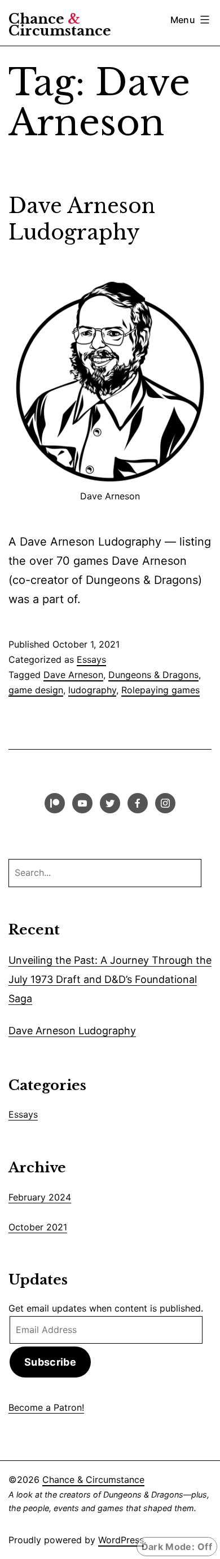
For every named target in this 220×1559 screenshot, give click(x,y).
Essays (91, 659)
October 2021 (37, 1227)
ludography (92, 690)
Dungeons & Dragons (153, 674)
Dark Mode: (168, 1546)
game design (35, 690)
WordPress (121, 1539)
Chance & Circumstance (93, 1479)
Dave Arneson (73, 674)
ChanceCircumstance (59, 25)
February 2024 (39, 1197)
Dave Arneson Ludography (81, 219)
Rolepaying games (160, 690)
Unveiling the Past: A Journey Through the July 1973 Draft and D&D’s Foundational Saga (110, 979)
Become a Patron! (46, 1407)
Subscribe (50, 1362)
